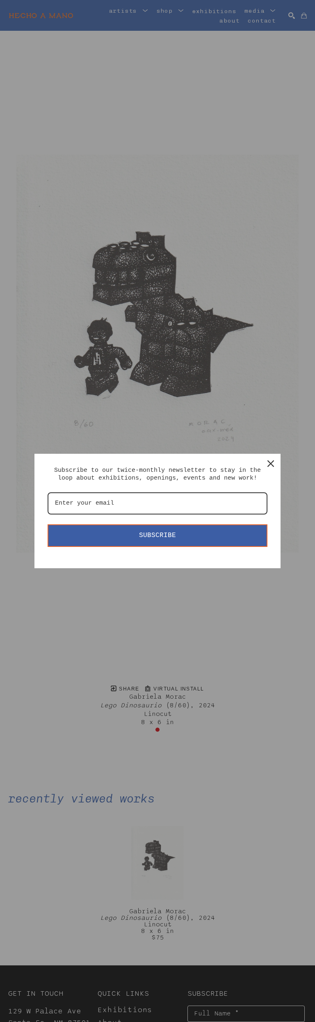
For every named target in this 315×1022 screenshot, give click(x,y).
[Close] (271, 463)
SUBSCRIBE (157, 535)
